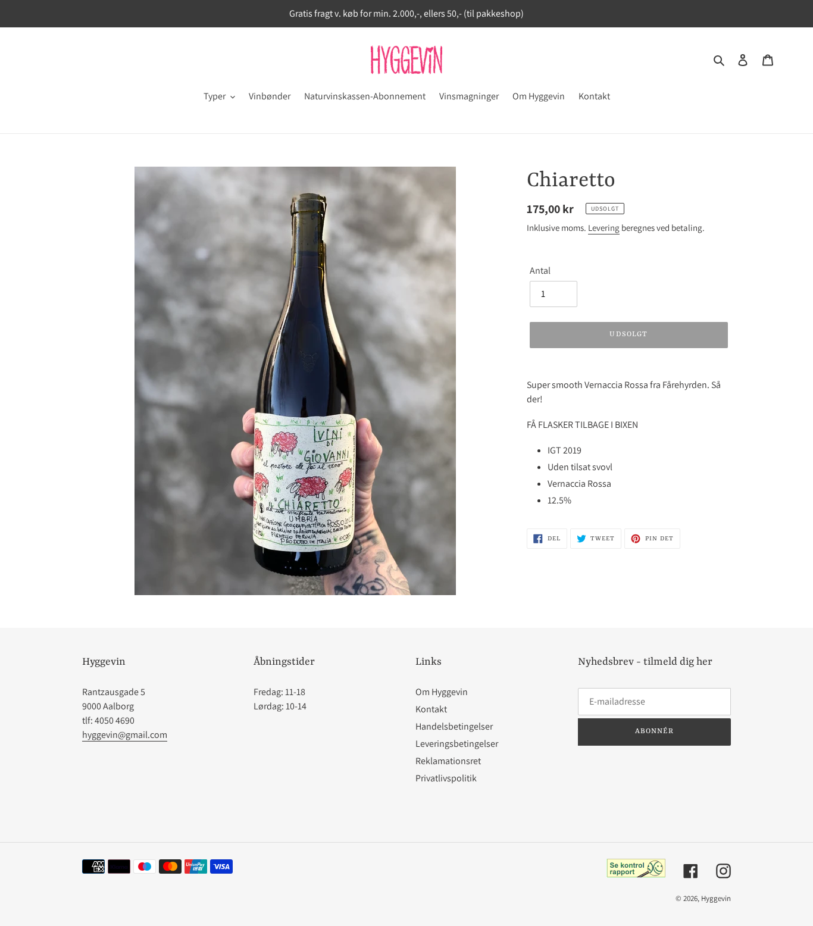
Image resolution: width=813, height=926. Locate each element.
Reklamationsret (448, 761)
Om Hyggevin (441, 692)
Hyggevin (716, 898)
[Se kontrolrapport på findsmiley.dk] (635, 874)
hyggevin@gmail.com (124, 734)
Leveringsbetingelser (456, 743)
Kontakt (431, 709)
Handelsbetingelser (454, 726)
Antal (540, 270)
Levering (604, 227)
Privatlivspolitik (446, 778)
